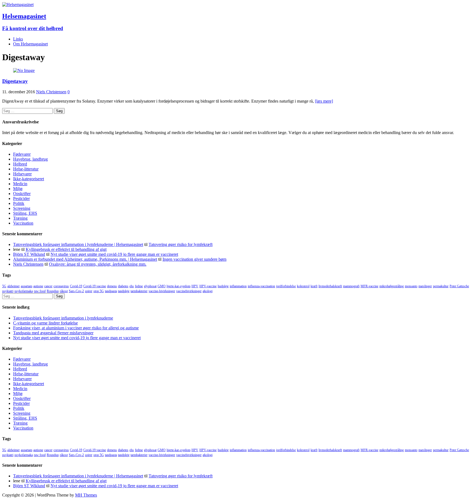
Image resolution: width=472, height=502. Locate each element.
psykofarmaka (23, 291)
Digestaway (15, 81)
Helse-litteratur (26, 169)
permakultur (441, 286)
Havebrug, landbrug (30, 159)
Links (18, 39)
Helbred (20, 164)
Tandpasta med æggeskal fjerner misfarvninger (53, 332)
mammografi (351, 286)
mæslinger (425, 286)
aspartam (26, 286)
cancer (48, 286)
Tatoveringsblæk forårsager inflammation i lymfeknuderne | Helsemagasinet (78, 244)
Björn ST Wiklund (29, 254)
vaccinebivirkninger (189, 291)
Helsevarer (22, 174)
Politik (18, 203)
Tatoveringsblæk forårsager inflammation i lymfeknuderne (63, 318)
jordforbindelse (286, 286)
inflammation (238, 286)
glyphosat (150, 286)
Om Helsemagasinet (30, 44)
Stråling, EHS (25, 213)
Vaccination (23, 223)
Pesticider (21, 198)
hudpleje (223, 286)
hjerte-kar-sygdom (178, 286)
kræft (314, 286)
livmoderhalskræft (330, 286)
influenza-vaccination (261, 286)
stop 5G (98, 291)
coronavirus (61, 286)
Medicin (20, 183)
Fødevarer (22, 154)
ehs (131, 286)
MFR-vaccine (369, 286)
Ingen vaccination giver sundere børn (194, 259)
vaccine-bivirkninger (162, 291)
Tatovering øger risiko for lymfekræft (181, 244)
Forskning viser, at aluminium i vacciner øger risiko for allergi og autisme (76, 328)
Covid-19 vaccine (94, 286)
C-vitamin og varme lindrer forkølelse (45, 323)
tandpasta (111, 291)
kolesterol (303, 286)
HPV (194, 286)
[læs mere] (324, 101)
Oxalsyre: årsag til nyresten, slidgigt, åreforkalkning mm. (97, 264)
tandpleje (123, 291)
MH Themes (86, 495)
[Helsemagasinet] (18, 4)
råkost (64, 291)
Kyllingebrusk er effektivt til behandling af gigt (66, 249)
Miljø (17, 188)
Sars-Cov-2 (76, 291)
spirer (88, 291)
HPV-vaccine (208, 286)
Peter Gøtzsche (459, 286)
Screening (21, 208)
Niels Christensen (51, 91)
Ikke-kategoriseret (28, 178)
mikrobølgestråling (391, 286)
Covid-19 (76, 286)
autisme (38, 286)
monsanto (411, 286)
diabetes (123, 286)
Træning (20, 218)
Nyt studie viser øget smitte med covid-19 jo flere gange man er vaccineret (114, 254)
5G (4, 286)
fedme (139, 286)
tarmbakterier (139, 291)
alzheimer (13, 286)
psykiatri (7, 291)
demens (112, 286)
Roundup (53, 291)
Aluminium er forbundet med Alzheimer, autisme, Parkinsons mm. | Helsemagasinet (85, 259)
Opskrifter (22, 193)
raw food (40, 291)
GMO (162, 286)
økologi (208, 291)
